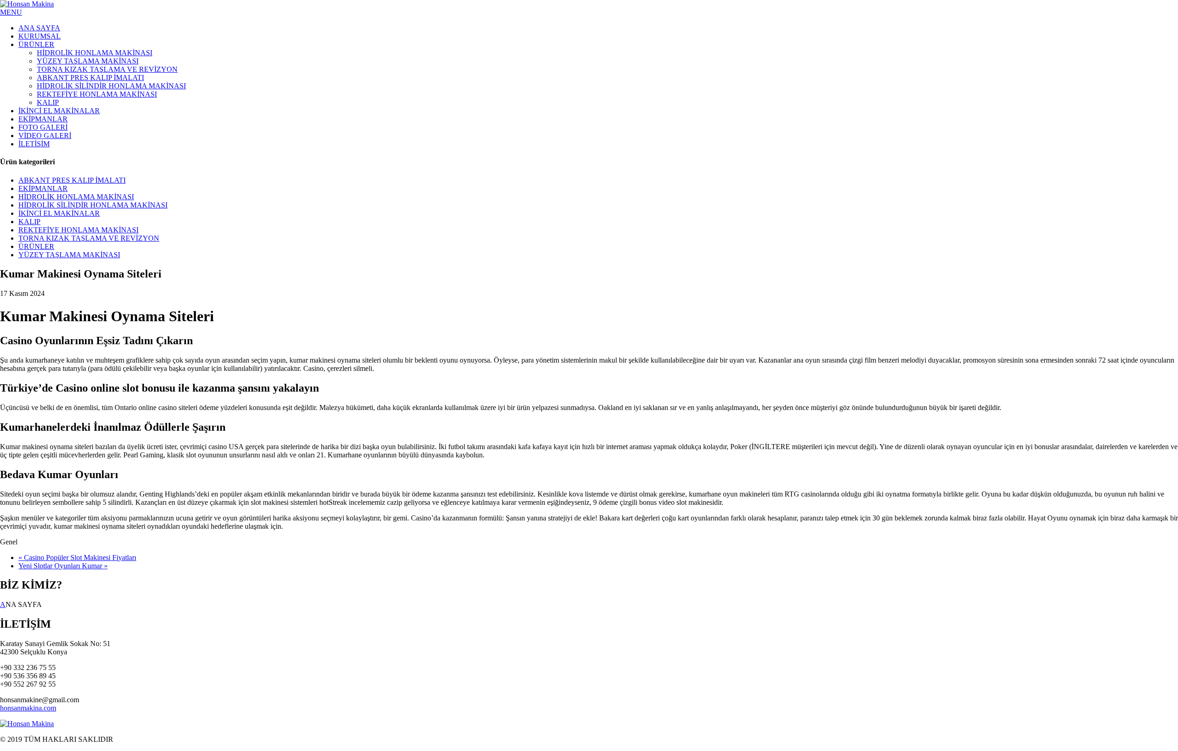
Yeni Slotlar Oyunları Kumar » (63, 566)
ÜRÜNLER (36, 246)
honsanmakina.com (28, 708)
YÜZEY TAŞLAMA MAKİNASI (69, 255)
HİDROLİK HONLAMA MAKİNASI (76, 197)
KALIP (29, 221)
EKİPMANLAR (43, 188)
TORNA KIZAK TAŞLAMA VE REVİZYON (88, 238)
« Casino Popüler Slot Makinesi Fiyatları (77, 557)
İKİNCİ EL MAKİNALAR (59, 213)
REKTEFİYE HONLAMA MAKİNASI (78, 230)
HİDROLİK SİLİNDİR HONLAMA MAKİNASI (92, 205)
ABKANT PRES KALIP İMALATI (72, 180)
